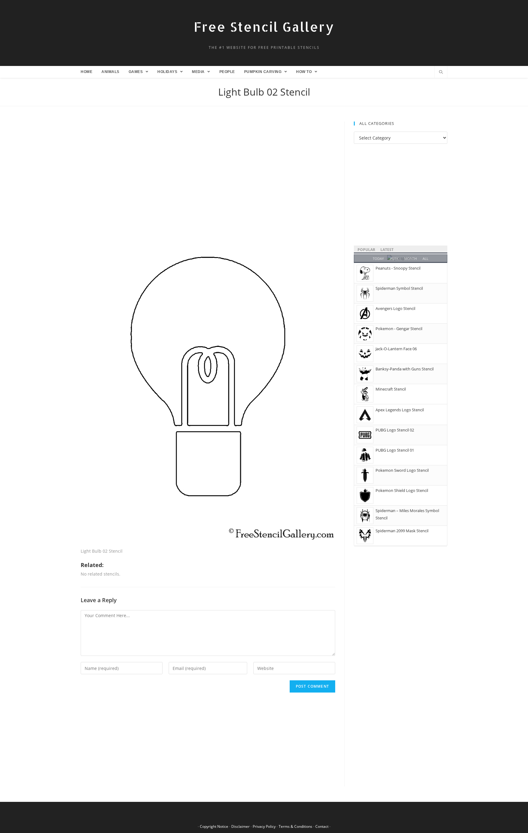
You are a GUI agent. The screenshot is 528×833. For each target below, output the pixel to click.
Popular (366, 249)
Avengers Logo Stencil (395, 308)
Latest (387, 249)
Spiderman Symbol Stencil (399, 288)
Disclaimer (240, 826)
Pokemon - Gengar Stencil (399, 328)
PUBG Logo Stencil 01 (395, 450)
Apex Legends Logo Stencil (400, 410)
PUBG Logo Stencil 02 (395, 430)
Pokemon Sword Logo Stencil (402, 470)
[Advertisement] (208, 166)
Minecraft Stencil (391, 389)
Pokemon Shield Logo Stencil (402, 490)
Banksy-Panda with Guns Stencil (405, 369)
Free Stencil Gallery (264, 27)
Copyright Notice (214, 826)
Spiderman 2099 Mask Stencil (402, 530)
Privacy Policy (264, 826)
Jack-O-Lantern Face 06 (396, 348)
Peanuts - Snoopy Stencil (398, 268)
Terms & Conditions (295, 826)
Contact (321, 826)
